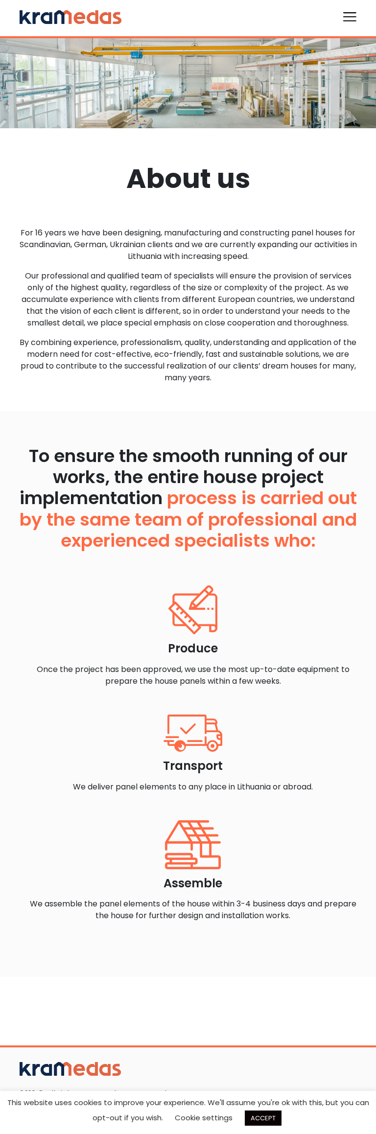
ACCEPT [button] (263, 1118)
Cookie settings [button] (204, 1117)
